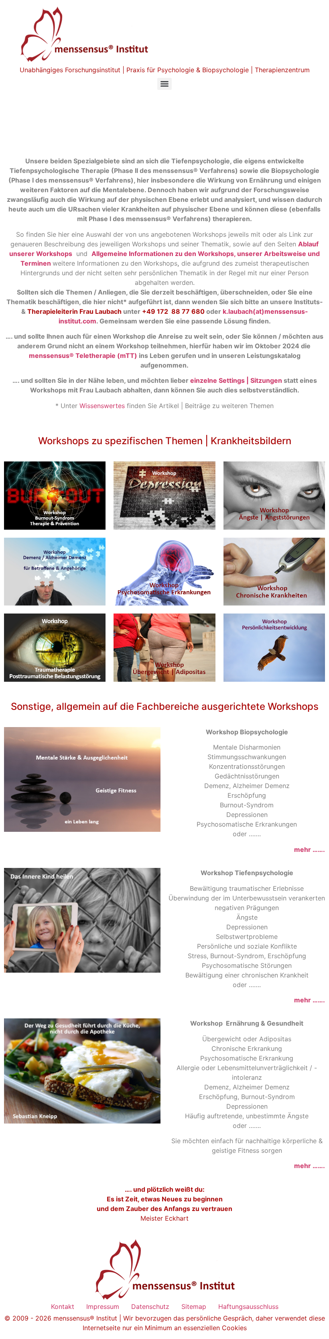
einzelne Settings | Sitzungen (236, 380)
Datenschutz (150, 1306)
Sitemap (193, 1306)
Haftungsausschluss (248, 1306)
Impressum (102, 1306)
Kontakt (62, 1306)
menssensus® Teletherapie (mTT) (83, 356)
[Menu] (164, 84)
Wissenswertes (102, 406)
